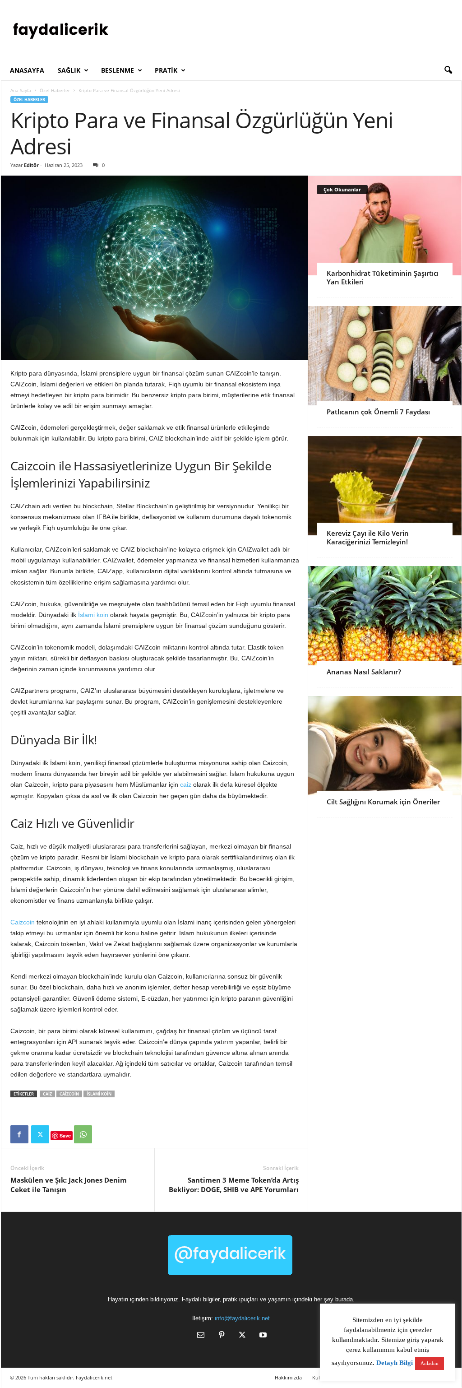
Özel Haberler (55, 90)
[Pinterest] (221, 1335)
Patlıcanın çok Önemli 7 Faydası (378, 411)
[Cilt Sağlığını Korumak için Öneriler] (385, 745)
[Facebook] (19, 1134)
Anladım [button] (429, 1363)
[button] (448, 70)
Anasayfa (27, 70)
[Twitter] (40, 1134)
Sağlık (69, 70)
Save (65, 1135)
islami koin (99, 1094)
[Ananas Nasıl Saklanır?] (385, 615)
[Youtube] (262, 1335)
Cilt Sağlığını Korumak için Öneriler (383, 801)
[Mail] (200, 1335)
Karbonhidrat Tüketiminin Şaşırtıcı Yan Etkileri (383, 277)
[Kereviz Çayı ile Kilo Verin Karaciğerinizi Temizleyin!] (385, 485)
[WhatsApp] (83, 1134)
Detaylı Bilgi (394, 1362)
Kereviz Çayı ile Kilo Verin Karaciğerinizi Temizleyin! (368, 537)
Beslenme (117, 70)
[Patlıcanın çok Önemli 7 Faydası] (385, 355)
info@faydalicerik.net (242, 1318)
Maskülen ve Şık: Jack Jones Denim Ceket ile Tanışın (68, 1184)
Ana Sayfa (20, 90)
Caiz (47, 1094)
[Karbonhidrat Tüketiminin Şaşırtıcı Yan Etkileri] (385, 225)
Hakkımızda (288, 1377)
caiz (185, 784)
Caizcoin (22, 922)
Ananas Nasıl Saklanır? (364, 671)
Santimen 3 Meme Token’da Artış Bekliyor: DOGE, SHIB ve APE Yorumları (234, 1184)
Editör (31, 165)
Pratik (166, 70)
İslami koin (93, 614)
